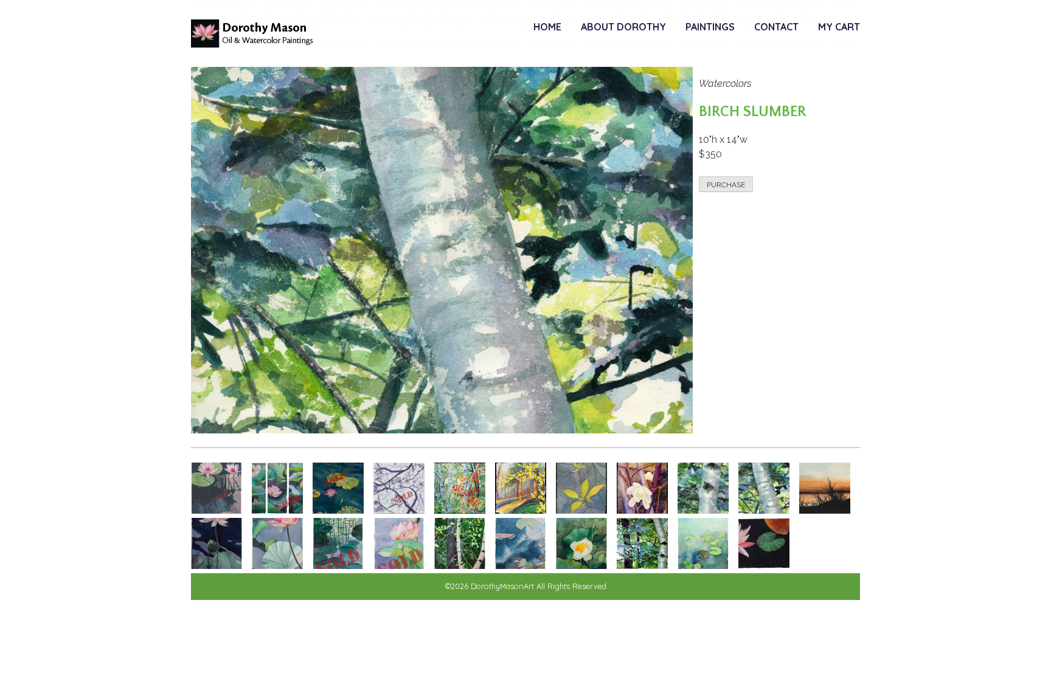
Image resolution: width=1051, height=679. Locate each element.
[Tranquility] (763, 565)
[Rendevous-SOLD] (338, 510)
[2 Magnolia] (642, 510)
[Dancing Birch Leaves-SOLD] (459, 510)
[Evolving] (581, 565)
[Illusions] (338, 565)
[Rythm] (399, 565)
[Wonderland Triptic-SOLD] (277, 510)
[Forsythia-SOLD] (520, 510)
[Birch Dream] (703, 510)
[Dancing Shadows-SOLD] (216, 510)
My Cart (839, 27)
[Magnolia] (399, 510)
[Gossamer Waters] (703, 565)
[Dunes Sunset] (824, 510)
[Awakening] (216, 565)
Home (547, 27)
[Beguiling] (277, 565)
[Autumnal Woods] (459, 565)
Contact (776, 27)
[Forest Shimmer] (642, 565)
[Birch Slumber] (763, 510)
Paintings (710, 27)
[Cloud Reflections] (520, 565)
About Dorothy (623, 27)
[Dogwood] (581, 510)
